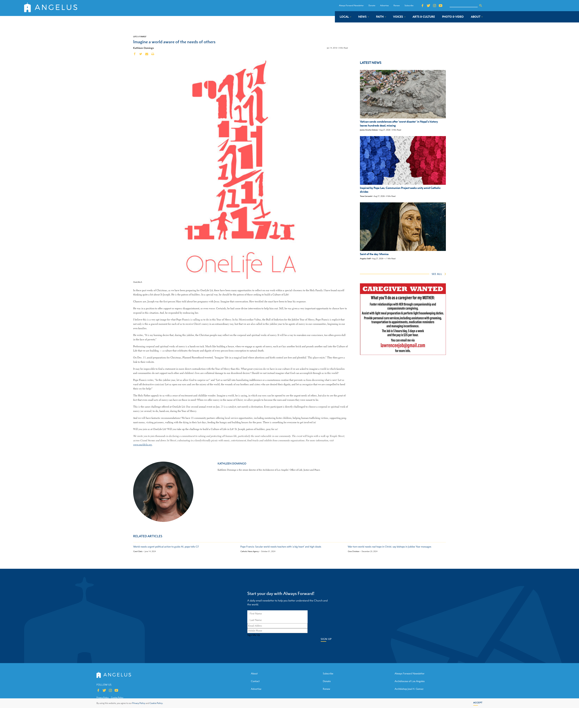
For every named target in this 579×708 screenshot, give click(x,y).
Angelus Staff (365, 258)
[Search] (480, 5)
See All (437, 273)
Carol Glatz (137, 551)
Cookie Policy (117, 697)
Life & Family (139, 36)
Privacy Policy (138, 703)
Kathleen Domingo (143, 47)
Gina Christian (353, 551)
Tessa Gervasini (366, 196)
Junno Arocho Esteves (369, 130)
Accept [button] (477, 702)
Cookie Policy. (156, 703)
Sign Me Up (253, 635)
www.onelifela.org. (142, 444)
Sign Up (326, 639)
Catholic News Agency (249, 551)
